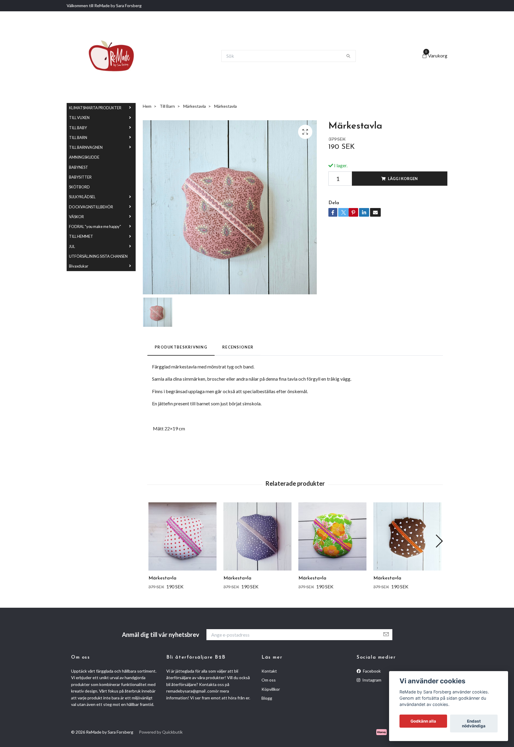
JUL (72, 260)
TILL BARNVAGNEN (86, 162)
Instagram (371, 694)
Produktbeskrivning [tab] (181, 361)
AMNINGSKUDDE (84, 171)
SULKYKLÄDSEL (82, 211)
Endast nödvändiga (473, 723)
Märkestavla (194, 120)
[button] (439, 555)
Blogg (266, 712)
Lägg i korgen (403, 193)
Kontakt (269, 685)
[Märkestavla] (182, 551)
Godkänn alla (423, 721)
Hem (147, 120)
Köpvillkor (270, 703)
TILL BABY (78, 142)
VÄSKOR (76, 231)
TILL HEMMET (81, 251)
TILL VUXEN (79, 132)
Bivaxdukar (78, 280)
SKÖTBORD (79, 201)
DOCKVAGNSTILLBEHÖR (91, 221)
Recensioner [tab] (237, 361)
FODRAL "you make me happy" (95, 241)
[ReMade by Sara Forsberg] (120, 63)
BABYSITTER (80, 191)
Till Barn (167, 120)
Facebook (371, 685)
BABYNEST (78, 181)
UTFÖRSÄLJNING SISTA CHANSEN (98, 270)
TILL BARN (78, 152)
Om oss (268, 694)
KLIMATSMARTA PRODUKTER (95, 122)
